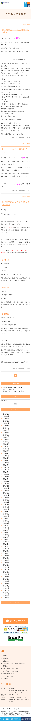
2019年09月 (6, 552)
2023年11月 (6, 467)
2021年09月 (6, 509)
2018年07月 (6, 576)
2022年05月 (6, 495)
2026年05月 (6, 418)
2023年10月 (6, 469)
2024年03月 (6, 460)
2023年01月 (6, 481)
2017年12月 (6, 587)
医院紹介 (5, 658)
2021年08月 (6, 511)
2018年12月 (6, 567)
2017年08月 (6, 594)
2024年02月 (6, 462)
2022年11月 (6, 485)
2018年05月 (6, 580)
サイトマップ (7, 709)
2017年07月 (6, 595)
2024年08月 (6, 453)
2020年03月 (6, 541)
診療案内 (5, 666)
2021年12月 (6, 504)
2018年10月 (6, 571)
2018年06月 (6, 578)
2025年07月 (6, 436)
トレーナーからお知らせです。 (14, 150)
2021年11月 (6, 506)
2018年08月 (6, 574)
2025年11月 (6, 429)
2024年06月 (6, 455)
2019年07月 (6, 555)
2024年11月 (6, 448)
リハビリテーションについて (11, 671)
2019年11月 (6, 548)
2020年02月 (6, 543)
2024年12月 (6, 446)
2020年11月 (6, 527)
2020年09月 (6, 531)
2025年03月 (6, 441)
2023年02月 (6, 480)
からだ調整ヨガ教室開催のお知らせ (15, 30)
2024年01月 (6, 464)
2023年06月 (6, 473)
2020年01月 (6, 545)
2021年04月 (6, 518)
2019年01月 (6, 566)
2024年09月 (6, 451)
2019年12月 (6, 546)
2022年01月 (6, 502)
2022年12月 (6, 483)
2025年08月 (6, 434)
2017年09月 (6, 592)
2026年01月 (6, 425)
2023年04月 (6, 476)
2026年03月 (6, 422)
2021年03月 (6, 520)
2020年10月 (6, 529)
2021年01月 (6, 523)
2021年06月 (6, 515)
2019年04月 (6, 560)
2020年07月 (6, 534)
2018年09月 (6, 573)
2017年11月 (6, 588)
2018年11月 (6, 569)
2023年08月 (6, 471)
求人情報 (5, 678)
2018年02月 (6, 583)
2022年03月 (6, 499)
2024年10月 (6, 450)
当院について (7, 661)
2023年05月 (6, 474)
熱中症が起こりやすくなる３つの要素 (15, 203)
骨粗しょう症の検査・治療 (11, 668)
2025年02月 (6, 443)
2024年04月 (6, 458)
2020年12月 (6, 525)
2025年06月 (6, 437)
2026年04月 (6, 420)
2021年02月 (6, 522)
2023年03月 (6, 478)
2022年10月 (6, 487)
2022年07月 (6, 492)
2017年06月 (6, 597)
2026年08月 (6, 413)
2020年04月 (6, 539)
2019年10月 (6, 550)
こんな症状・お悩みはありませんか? (14, 663)
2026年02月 (6, 423)
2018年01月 (6, 585)
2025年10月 (6, 430)
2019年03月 (6, 562)
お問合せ (16, 709)
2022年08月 (6, 490)
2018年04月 (6, 581)
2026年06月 (6, 416)
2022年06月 (6, 494)
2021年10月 (6, 508)
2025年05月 (6, 439)
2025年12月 (6, 427)
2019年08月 (6, 553)
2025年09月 (6, 432)
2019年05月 (6, 559)
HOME (5, 656)
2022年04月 (6, 497)
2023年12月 (6, 466)
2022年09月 (6, 488)
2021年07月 (6, 513)
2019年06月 (6, 557)
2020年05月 (6, 538)
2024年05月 (6, 457)
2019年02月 (6, 564)
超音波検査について (9, 673)
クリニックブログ (8, 676)
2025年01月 (6, 444)
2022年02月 (6, 501)
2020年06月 (6, 536)
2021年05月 (6, 516)
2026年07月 (6, 415)
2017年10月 (6, 590)
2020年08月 (6, 532)
